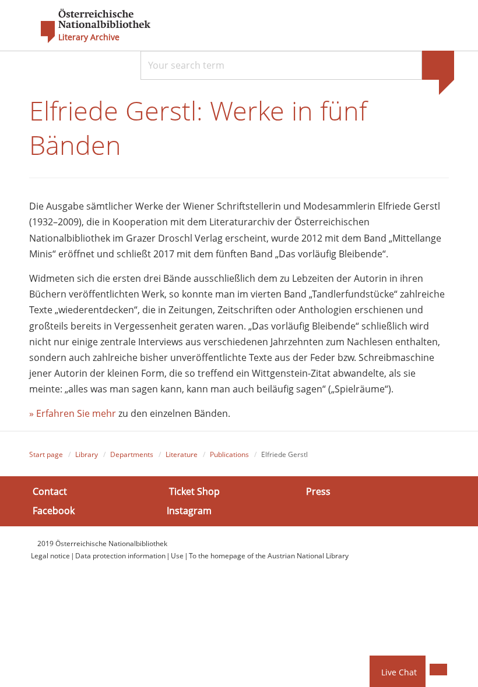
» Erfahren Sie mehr (72, 413)
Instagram (189, 510)
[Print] (438, 669)
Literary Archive (88, 37)
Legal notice (50, 556)
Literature (182, 454)
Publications (229, 454)
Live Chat (399, 672)
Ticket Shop (194, 491)
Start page (46, 454)
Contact (50, 491)
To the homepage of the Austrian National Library (269, 556)
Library (86, 454)
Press (318, 491)
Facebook (54, 510)
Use (177, 556)
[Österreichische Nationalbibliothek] (89, 26)
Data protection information (120, 556)
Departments (131, 454)
